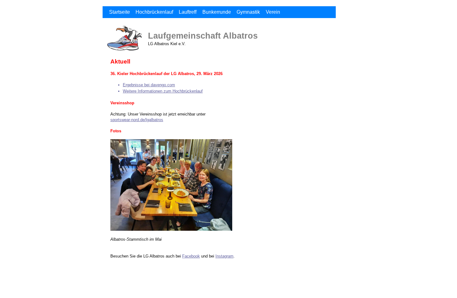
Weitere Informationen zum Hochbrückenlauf (163, 91)
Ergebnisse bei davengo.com (149, 85)
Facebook (191, 256)
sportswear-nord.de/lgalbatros (136, 119)
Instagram (224, 256)
